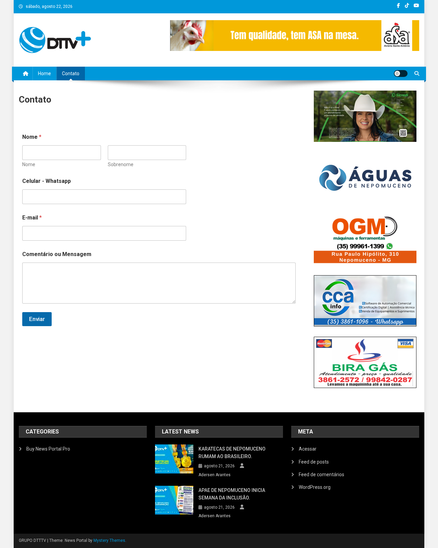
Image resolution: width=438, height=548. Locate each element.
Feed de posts (314, 462)
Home (44, 73)
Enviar (37, 319)
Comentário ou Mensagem (56, 254)
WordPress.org (315, 487)
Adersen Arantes (214, 474)
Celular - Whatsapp (46, 181)
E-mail (32, 217)
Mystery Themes (109, 540)
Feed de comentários (321, 474)
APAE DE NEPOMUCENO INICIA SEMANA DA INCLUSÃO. (231, 493)
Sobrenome (120, 164)
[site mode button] (401, 73)
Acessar (308, 449)
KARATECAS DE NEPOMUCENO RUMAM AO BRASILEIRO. (232, 452)
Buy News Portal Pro (48, 449)
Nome (28, 164)
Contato (70, 73)
